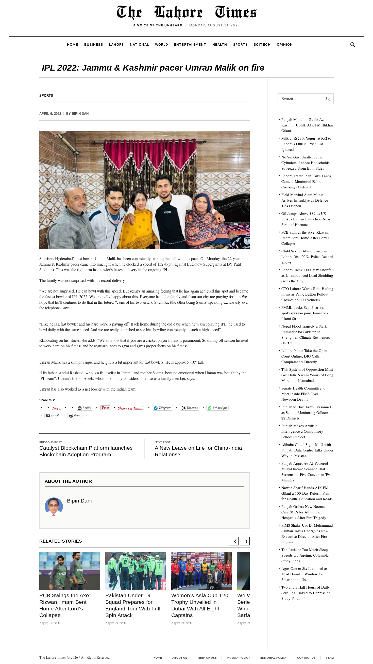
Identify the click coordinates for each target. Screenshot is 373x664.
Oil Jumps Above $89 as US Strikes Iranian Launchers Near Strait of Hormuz (305, 219)
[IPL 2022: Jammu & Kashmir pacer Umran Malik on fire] (144, 190)
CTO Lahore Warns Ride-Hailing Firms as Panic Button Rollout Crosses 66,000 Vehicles (307, 294)
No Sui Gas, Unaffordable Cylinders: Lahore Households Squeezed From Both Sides (305, 162)
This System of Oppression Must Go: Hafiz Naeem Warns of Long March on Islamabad (307, 375)
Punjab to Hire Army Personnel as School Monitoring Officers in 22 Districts (307, 412)
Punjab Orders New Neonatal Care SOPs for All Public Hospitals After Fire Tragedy (304, 512)
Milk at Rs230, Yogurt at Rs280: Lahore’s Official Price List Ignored (306, 144)
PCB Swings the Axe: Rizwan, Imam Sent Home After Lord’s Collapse (305, 238)
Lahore (116, 44)
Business (93, 44)
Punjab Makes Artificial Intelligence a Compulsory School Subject (302, 431)
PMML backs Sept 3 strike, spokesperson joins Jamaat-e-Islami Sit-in (304, 313)
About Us (179, 657)
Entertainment (190, 44)
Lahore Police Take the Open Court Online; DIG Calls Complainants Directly (304, 356)
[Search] (352, 44)
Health (219, 44)
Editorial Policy (273, 657)
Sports (240, 44)
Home (72, 44)
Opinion (285, 44)
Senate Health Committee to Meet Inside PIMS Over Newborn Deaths (303, 393)
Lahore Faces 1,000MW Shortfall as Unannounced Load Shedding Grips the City (307, 275)
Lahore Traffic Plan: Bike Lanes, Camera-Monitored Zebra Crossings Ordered (306, 181)
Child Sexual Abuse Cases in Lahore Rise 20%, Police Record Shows (307, 256)
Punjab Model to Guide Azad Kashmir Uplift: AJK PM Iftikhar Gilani (307, 125)
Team (330, 657)
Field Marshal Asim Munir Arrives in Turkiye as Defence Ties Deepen (304, 200)
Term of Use (206, 657)
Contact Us (306, 657)
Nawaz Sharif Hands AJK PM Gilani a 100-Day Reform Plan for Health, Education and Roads (307, 493)
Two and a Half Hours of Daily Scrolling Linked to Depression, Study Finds (306, 593)
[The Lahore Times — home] (186, 13)
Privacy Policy (238, 657)
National (139, 44)
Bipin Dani (81, 114)
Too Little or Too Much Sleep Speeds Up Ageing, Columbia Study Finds (305, 555)
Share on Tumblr (131, 407)
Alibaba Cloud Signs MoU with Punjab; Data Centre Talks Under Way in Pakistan (307, 450)
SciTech (262, 44)
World (161, 44)
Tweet (56, 407)
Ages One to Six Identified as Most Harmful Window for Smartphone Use (304, 574)
